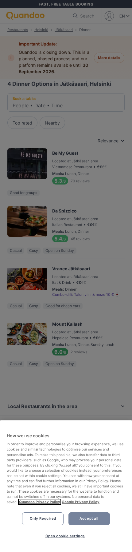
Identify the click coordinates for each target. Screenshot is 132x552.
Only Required (43, 518)
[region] (66, 486)
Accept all (89, 518)
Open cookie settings (65, 536)
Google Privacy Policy (80, 502)
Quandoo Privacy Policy (39, 502)
